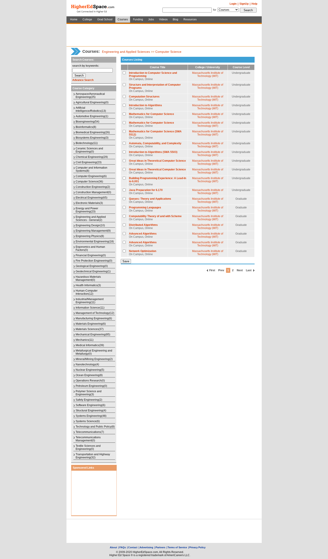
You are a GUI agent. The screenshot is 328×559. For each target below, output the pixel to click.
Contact (132, 547)
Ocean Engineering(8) (89, 375)
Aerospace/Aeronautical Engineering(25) (90, 95)
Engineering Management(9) (93, 230)
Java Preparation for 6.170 (146, 190)
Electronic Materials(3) (89, 203)
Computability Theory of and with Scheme (155, 216)
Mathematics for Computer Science (151, 114)
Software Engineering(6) (90, 405)
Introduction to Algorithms (145, 105)
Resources (190, 19)
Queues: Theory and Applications (150, 198)
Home (73, 19)
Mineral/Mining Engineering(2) (94, 359)
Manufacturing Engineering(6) (94, 318)
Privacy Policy (197, 547)
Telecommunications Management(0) (88, 439)
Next (240, 270)
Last (248, 270)
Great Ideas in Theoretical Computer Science (157, 160)
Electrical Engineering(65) (91, 197)
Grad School (104, 19)
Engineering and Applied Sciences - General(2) (91, 218)
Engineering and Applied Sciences (126, 51)
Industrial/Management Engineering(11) (90, 301)
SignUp (244, 3)
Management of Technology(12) (95, 313)
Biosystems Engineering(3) (92, 137)
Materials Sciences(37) (90, 329)
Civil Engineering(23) (89, 162)
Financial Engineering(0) (91, 255)
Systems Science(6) (88, 421)
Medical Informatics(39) (90, 345)
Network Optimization (142, 251)
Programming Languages (145, 207)
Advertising (146, 547)
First (212, 270)
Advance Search (82, 80)
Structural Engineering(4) (91, 410)
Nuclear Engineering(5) (90, 369)
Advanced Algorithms (143, 233)
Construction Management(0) (93, 192)
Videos (163, 19)
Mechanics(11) (84, 339)
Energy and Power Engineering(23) (87, 210)
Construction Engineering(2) (93, 186)
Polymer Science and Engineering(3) (89, 393)
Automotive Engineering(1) (92, 116)
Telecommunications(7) (90, 432)
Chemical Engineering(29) (92, 157)
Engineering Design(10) (90, 225)
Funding (138, 19)
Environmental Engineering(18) (95, 241)
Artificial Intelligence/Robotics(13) (91, 109)
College (87, 19)
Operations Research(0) (90, 380)
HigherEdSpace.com (93, 8)
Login (233, 3)
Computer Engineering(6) (91, 176)
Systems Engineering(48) (91, 415)
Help (254, 3)
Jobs (151, 19)
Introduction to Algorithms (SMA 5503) (153, 152)
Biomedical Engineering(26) (93, 132)
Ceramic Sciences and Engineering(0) (89, 150)
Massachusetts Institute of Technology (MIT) (207, 74)
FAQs (122, 547)
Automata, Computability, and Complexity (155, 143)
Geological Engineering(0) (92, 266)
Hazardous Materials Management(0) (88, 278)
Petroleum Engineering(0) (91, 385)
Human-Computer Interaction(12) (87, 292)
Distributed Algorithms (143, 225)
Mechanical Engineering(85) (93, 334)
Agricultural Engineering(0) (92, 102)
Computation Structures (144, 96)
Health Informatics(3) (88, 285)
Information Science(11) (90, 307)
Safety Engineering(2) (89, 399)
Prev (221, 270)
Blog (175, 19)
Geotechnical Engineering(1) (93, 271)
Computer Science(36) (89, 181)
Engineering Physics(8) (90, 236)
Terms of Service (177, 547)
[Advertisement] (164, 35)
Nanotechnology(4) (87, 364)
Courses (123, 19)
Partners (160, 547)
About (113, 547)
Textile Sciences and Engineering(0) (88, 447)
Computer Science (168, 51)
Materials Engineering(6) (91, 323)
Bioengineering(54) (87, 121)
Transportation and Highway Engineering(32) (93, 456)
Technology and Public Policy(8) (95, 426)
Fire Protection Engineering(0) (94, 260)
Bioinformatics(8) (86, 127)
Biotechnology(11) (87, 143)
